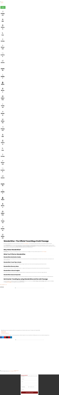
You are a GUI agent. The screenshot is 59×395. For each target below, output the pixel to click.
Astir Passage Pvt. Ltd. (3, 284)
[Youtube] (5, 337)
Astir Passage (44, 251)
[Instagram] (7, 337)
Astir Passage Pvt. (26, 243)
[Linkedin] (11, 337)
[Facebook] (1, 337)
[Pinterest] (9, 337)
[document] (29, 384)
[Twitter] (3, 337)
